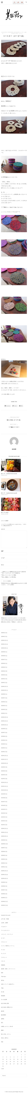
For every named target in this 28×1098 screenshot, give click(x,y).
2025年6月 (3, 663)
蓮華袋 (2, 1018)
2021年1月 (3, 824)
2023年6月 (3, 736)
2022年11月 (3, 759)
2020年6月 (3, 851)
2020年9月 (3, 840)
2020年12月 (3, 828)
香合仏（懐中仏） (5, 1037)
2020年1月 (3, 866)
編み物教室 (3, 1014)
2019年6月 (3, 893)
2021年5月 (3, 809)
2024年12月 (3, 686)
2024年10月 (3, 690)
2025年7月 (3, 659)
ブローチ (3, 961)
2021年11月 (3, 786)
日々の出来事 (4, 999)
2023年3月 (3, 744)
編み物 (2, 1011)
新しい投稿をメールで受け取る (9, 577)
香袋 (2, 1041)
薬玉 (2, 1022)
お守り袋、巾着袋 (5, 918)
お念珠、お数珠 (4, 922)
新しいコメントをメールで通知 (9, 575)
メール (3, 557)
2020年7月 (3, 847)
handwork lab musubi (14, 32)
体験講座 (3, 965)
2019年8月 (3, 886)
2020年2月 (3, 863)
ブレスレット (4, 957)
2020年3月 (3, 859)
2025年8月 (3, 655)
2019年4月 (3, 901)
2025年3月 (3, 674)
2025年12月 (3, 640)
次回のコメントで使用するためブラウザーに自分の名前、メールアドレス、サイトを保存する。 (14, 572)
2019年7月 (3, 889)
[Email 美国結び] (22, 2)
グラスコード (4, 942)
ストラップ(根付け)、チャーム (7, 945)
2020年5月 (3, 855)
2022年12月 (3, 755)
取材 (2, 972)
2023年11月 (3, 721)
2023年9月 (3, 728)
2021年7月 (3, 801)
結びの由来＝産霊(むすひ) (6, 1007)
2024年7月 (3, 697)
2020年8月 (3, 843)
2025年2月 (3, 678)
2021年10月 (3, 790)
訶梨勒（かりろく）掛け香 (7, 1026)
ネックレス (3, 953)
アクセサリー (4, 926)
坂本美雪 (14, 449)
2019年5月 (3, 897)
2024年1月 (3, 713)
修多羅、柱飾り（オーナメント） (8, 968)
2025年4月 (3, 671)
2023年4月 (3, 740)
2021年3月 (3, 817)
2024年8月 (3, 694)
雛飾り (2, 1030)
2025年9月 (3, 651)
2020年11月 (3, 832)
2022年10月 (3, 763)
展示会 (2, 980)
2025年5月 (3, 667)
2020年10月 (3, 836)
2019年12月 (3, 870)
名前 (2, 551)
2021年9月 (3, 794)
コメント (3, 529)
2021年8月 (3, 797)
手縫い (2, 988)
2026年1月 (3, 636)
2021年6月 (3, 805)
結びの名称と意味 (5, 1003)
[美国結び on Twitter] (18, 2)
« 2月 (2, 1068)
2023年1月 (3, 751)
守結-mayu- (3, 976)
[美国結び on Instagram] (14, 2)
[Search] (25, 1074)
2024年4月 (3, 705)
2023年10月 (3, 724)
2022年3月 (3, 774)
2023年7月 (3, 732)
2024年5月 (3, 701)
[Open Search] (26, 2)
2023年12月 (3, 717)
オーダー (22, 32)
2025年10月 (3, 648)
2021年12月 (3, 782)
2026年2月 (3, 632)
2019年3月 (3, 905)
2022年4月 (3, 770)
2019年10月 (3, 878)
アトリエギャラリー (5, 930)
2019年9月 (3, 882)
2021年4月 (3, 813)
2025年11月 (3, 644)
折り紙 (2, 991)
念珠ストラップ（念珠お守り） (8, 984)
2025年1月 (3, 682)
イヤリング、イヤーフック (7, 934)
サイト (2, 564)
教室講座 (3, 995)
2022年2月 (3, 778)
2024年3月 (3, 709)
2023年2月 (3, 747)
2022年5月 (3, 767)
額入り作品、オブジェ (18, 33)
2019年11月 (3, 874)
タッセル (3, 949)
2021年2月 (3, 820)
